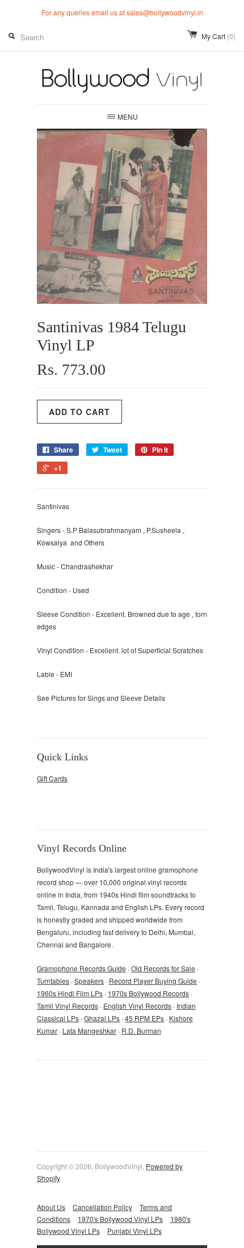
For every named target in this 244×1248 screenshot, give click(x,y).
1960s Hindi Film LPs (70, 993)
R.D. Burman (141, 1030)
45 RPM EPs (144, 1018)
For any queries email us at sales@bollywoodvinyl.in (122, 12)
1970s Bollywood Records (148, 993)
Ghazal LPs (102, 1018)
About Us (51, 1207)
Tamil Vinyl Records (67, 1005)
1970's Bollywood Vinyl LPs (120, 1219)
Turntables (53, 980)
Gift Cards (52, 778)
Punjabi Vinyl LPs (134, 1231)
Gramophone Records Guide (81, 968)
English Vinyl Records (137, 1005)
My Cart (218, 36)
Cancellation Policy (102, 1207)
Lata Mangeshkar (89, 1030)
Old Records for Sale (163, 968)
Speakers (89, 980)
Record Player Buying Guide (153, 980)
